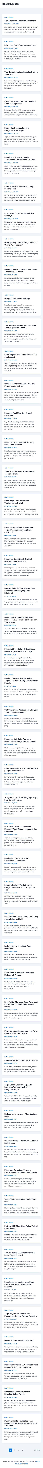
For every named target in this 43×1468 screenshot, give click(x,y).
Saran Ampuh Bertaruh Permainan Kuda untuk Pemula (19, 974)
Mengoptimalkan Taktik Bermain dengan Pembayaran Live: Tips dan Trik (19, 887)
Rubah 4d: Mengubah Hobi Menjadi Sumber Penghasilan (20, 102)
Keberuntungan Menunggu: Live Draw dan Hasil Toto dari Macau (21, 1032)
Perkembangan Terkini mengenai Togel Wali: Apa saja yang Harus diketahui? (18, 529)
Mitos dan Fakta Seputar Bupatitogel (20, 45)
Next (37, 1450)
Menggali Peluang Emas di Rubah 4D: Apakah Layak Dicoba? (20, 270)
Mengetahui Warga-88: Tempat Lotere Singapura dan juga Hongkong (21, 1366)
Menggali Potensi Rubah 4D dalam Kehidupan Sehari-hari (19, 385)
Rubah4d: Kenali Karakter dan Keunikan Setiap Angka (17, 1393)
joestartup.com (10, 3)
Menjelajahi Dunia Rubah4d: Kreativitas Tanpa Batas (16, 859)
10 (22, 1450)
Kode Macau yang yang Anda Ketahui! (21, 1060)
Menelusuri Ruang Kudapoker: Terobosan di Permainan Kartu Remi (20, 158)
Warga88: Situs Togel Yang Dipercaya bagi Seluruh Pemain (20, 798)
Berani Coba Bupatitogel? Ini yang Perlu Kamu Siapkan (19, 443)
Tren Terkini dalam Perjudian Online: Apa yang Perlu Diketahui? (20, 326)
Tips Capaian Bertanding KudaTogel (20, 21)
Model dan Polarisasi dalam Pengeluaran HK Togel (16, 129)
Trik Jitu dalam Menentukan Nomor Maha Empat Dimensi (19, 1254)
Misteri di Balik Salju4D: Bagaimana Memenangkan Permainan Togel (19, 650)
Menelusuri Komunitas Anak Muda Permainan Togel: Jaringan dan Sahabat (19, 1284)
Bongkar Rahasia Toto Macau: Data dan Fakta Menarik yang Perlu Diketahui (19, 590)
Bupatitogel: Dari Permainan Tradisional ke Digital (16, 502)
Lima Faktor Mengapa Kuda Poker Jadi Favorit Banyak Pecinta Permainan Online (21, 1004)
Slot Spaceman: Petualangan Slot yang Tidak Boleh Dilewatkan (21, 711)
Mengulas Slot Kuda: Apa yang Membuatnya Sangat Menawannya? (20, 740)
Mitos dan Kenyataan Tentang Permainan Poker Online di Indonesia (20, 1171)
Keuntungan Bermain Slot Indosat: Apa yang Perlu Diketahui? (21, 769)
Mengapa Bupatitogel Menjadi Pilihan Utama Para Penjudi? (20, 243)
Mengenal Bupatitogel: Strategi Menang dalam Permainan (18, 560)
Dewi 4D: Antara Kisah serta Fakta (19, 1340)
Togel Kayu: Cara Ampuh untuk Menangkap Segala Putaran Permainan (21, 1315)
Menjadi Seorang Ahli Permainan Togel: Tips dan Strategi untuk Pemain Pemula (21, 680)
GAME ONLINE (8, 17)
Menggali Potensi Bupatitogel (17, 298)
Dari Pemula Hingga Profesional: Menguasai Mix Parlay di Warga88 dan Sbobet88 (21, 1423)
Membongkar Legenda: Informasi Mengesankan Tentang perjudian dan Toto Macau (20, 619)
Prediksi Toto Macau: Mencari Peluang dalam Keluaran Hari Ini (21, 918)
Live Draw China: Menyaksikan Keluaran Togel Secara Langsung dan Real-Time (20, 829)
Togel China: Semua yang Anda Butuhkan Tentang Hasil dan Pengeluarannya (18, 1087)
